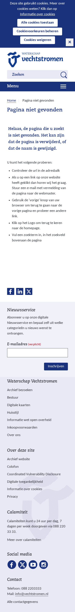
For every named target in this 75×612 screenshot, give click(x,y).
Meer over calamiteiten (24, 540)
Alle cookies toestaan (37, 23)
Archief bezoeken (19, 390)
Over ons (13, 435)
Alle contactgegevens (22, 602)
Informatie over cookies (37, 14)
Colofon (13, 467)
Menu (13, 86)
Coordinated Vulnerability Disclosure (34, 474)
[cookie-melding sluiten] (69, 42)
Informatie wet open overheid (29, 420)
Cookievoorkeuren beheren (37, 31)
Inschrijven (56, 366)
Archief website (18, 459)
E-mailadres (24, 344)
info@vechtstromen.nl (31, 594)
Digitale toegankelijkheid (25, 482)
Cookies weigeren (37, 40)
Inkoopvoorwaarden (22, 428)
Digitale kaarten (18, 405)
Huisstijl (13, 413)
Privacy (12, 497)
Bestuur (12, 398)
